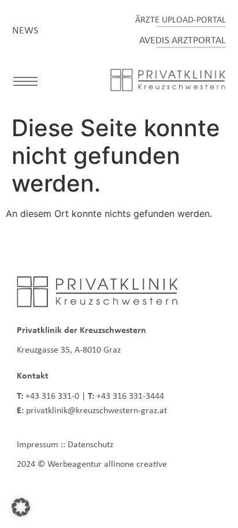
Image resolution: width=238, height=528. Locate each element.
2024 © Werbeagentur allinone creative (92, 464)
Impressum (37, 444)
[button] (25, 83)
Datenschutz (90, 444)
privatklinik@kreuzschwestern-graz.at (96, 410)
